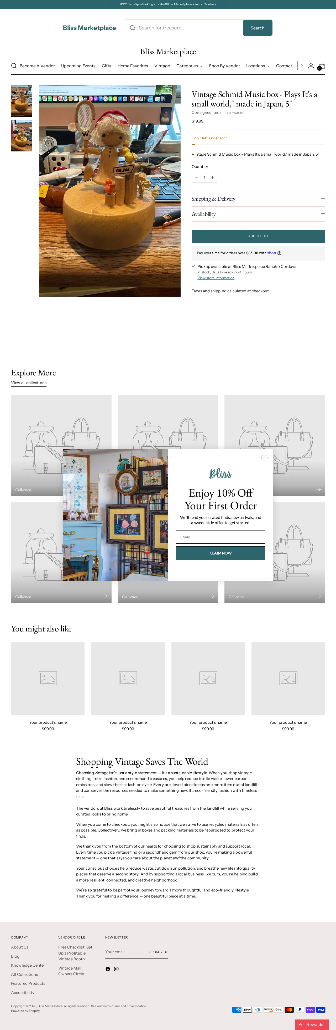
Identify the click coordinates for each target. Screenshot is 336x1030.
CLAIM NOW (221, 553)
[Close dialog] (264, 458)
